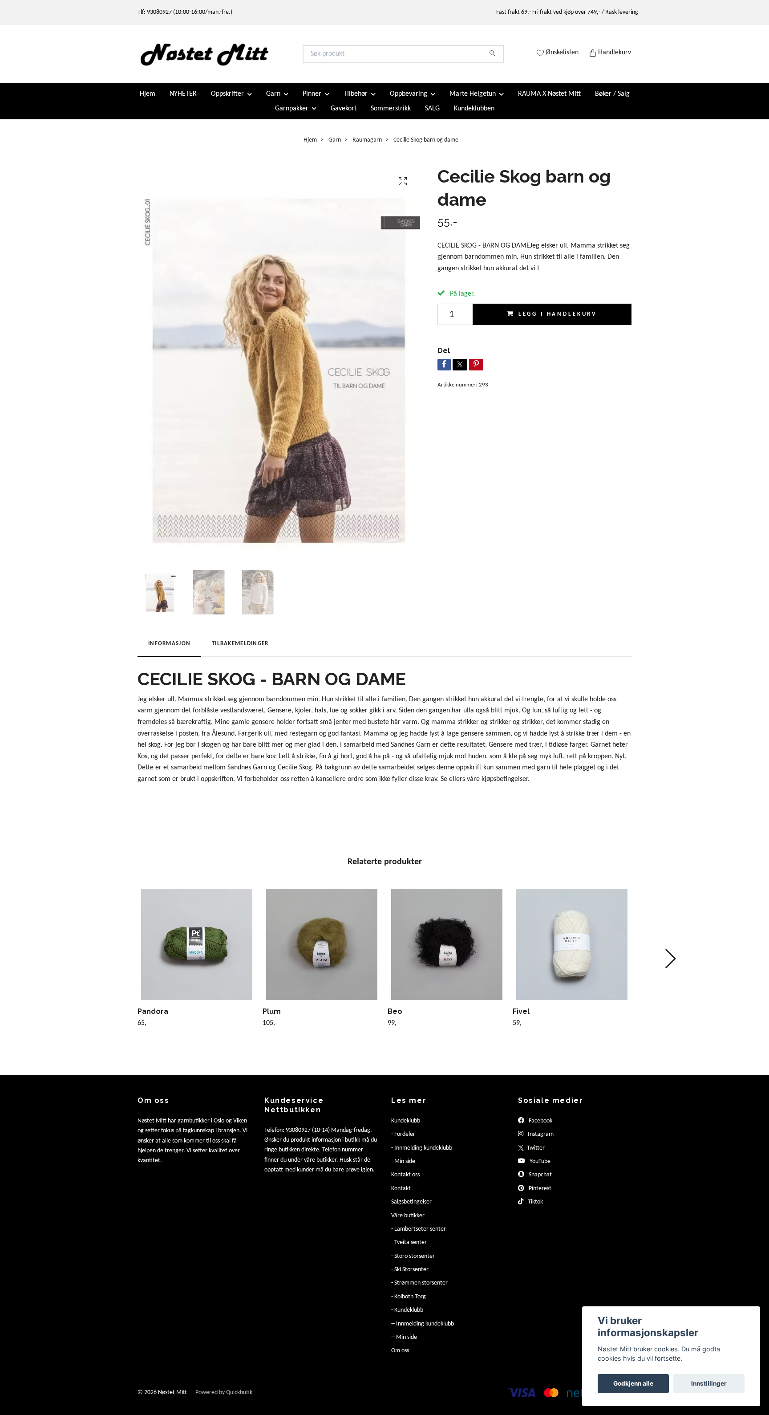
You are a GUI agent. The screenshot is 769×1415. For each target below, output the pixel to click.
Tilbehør (356, 101)
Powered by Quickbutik (223, 1399)
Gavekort (343, 115)
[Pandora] (197, 951)
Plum (272, 1018)
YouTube (539, 1169)
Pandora (153, 1018)
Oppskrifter (227, 101)
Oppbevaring (408, 101)
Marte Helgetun (472, 101)
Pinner (312, 101)
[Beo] (447, 951)
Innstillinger (709, 1383)
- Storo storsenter (413, 1263)
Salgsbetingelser (411, 1209)
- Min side (403, 1169)
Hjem (147, 101)
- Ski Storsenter (410, 1277)
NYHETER (183, 101)
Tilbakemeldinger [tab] (240, 651)
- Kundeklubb (407, 1317)
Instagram (540, 1142)
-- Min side (404, 1345)
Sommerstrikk (391, 115)
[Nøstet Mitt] (261, 57)
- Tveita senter (409, 1250)
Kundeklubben (474, 115)
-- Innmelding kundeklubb (422, 1331)
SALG (432, 115)
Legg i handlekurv (557, 321)
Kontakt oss (405, 1182)
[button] (670, 966)
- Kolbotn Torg (408, 1304)
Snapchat (539, 1182)
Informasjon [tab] (169, 651)
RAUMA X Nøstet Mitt (549, 101)
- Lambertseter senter (418, 1236)
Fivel (521, 1018)
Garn (273, 101)
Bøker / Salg (612, 101)
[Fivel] (572, 951)
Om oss (400, 1358)
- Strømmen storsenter (419, 1290)
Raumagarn (367, 147)
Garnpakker (291, 115)
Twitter (535, 1155)
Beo (395, 1018)
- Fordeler (403, 1142)
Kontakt (401, 1195)
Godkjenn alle (633, 1383)
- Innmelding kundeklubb (421, 1155)
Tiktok (534, 1209)
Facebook (539, 1128)
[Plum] (322, 951)
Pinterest (539, 1195)
